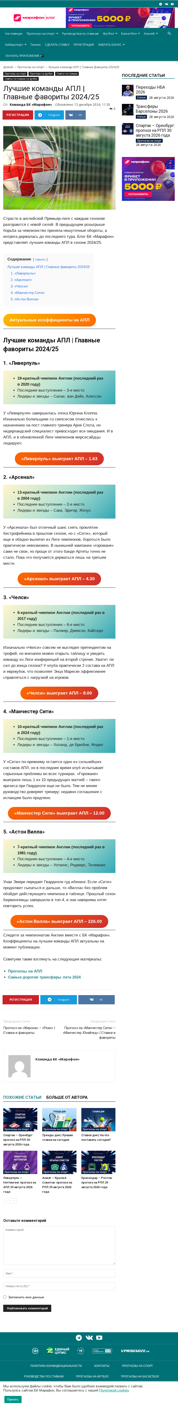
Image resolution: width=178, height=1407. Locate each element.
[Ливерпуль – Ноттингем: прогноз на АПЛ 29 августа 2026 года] (20, 1162)
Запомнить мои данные (26, 1297)
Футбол (108, 33)
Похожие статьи (22, 1097)
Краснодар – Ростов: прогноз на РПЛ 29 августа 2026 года (97, 1182)
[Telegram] (160, 4)
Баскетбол (129, 33)
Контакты (101, 1366)
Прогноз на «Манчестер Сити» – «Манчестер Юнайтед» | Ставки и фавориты (89, 1033)
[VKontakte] (166, 4)
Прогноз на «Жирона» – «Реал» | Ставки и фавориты (29, 1030)
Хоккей (149, 33)
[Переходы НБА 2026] (128, 90)
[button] (169, 33)
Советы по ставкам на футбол (21, 78)
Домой (8, 67)
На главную (13, 33)
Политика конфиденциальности (56, 1366)
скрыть (40, 259)
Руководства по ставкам (80, 33)
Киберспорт (14, 44)
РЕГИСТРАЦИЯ (84, 44)
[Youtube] (172, 4)
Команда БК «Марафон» (31, 104)
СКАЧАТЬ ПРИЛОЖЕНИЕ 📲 (24, 56)
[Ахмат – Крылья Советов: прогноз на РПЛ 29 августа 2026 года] (59, 1162)
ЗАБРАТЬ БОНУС (109, 44)
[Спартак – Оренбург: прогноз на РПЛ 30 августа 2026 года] (20, 1119)
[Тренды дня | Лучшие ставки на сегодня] (59, 1119)
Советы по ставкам (67, 73)
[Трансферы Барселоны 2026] (128, 109)
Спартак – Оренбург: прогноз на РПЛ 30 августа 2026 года (18, 1139)
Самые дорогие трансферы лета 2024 (44, 977)
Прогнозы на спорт (41, 33)
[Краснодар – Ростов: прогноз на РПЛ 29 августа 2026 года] (98, 1162)
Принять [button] (13, 1399)
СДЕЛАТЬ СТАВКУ (57, 44)
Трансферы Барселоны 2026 (152, 109)
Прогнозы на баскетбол (140, 1376)
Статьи (141, 97)
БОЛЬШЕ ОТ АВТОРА (67, 1097)
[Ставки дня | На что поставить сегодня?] (98, 1119)
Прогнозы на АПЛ (25, 971)
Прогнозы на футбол (41, 73)
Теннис (35, 44)
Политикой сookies (114, 1390)
